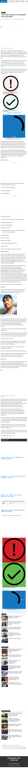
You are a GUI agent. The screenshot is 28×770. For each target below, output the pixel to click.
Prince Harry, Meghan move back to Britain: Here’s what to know (15, 736)
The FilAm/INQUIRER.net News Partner (7, 19)
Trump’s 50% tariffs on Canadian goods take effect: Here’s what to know (15, 720)
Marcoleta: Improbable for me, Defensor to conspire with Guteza (15, 623)
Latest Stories (11, 1)
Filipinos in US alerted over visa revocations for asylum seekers (15, 672)
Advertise (10, 763)
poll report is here (11, 435)
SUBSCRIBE (23, 599)
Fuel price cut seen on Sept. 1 (15, 638)
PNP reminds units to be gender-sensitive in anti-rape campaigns (15, 634)
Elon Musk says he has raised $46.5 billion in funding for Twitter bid (13, 476)
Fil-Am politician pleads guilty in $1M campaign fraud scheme (15, 650)
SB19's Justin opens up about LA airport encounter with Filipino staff (15, 667)
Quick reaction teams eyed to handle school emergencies (15, 628)
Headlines (3, 12)
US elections (8, 511)
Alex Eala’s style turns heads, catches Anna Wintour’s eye (15, 655)
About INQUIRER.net (15, 763)
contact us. (19, 515)
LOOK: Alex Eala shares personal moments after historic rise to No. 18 (14, 678)
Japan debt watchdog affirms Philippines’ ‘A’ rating (15, 617)
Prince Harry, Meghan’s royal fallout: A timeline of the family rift (15, 731)
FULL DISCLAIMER (22, 748)
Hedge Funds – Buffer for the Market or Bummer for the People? (12, 495)
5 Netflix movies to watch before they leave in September (15, 683)
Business (17, 1)
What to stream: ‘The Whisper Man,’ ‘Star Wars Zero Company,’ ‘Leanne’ (15, 714)
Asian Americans (9, 510)
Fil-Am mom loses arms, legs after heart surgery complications (15, 662)
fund (15, 510)
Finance (22, 1)
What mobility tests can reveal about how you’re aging (15, 725)
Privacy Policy (18, 609)
